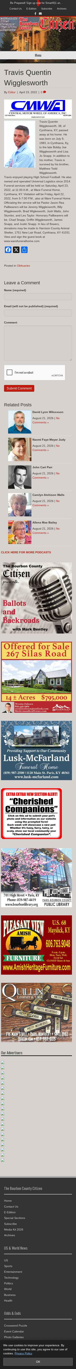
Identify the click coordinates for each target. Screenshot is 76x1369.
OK (38, 1361)
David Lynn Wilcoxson (47, 412)
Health (8, 1300)
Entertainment (13, 1271)
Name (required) (15, 290)
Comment (10, 322)
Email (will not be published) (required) (31, 306)
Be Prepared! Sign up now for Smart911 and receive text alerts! (37, 2)
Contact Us (16, 8)
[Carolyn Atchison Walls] (19, 504)
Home (8, 1200)
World (8, 1289)
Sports (8, 1266)
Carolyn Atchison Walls (48, 494)
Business (10, 1295)
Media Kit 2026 (13, 1229)
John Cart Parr (42, 467)
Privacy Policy (23, 1353)
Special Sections (14, 1218)
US (6, 1260)
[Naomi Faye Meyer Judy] (19, 449)
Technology (11, 1277)
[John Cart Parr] (19, 476)
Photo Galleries (14, 1337)
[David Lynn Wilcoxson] (19, 421)
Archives (61, 8)
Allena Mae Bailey (44, 522)
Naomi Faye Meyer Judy (48, 439)
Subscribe (46, 8)
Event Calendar (14, 1331)
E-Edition (31, 8)
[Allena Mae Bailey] (19, 532)
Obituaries (23, 265)
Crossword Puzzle (15, 1325)
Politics (8, 1283)
